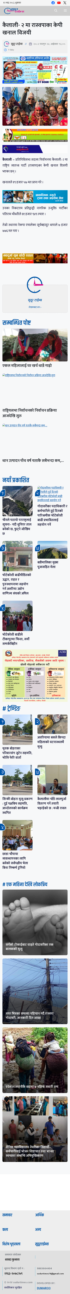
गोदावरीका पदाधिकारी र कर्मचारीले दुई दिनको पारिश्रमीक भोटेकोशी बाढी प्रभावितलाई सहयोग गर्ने (52, 515)
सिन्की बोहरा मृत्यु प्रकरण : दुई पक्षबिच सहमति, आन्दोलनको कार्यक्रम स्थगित (17, 806)
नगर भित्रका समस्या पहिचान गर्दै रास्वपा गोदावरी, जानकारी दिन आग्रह (30, 1016)
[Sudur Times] (14, 11)
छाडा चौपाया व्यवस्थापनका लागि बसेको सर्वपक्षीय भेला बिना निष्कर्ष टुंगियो (15, 861)
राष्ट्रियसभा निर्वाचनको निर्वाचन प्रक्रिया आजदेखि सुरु (29, 413)
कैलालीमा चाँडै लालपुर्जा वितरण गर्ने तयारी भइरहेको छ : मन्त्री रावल (51, 803)
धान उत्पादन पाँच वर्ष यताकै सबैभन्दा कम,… (33, 460)
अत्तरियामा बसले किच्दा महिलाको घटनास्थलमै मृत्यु (51, 742)
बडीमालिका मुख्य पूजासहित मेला (47, 565)
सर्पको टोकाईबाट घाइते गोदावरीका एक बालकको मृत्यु (29, 947)
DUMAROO (44, 1288)
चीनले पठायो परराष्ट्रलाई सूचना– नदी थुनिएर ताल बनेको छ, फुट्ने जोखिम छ (16, 527)
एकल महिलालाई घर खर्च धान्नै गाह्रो (27, 365)
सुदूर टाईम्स (17, 44)
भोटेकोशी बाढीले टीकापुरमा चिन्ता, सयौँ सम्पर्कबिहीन (15, 639)
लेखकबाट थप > (35, 307)
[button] (56, 11)
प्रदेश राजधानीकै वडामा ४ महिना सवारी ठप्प (32, 1087)
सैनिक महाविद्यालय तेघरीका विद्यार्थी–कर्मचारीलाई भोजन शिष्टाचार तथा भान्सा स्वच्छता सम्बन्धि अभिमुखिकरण (30, 1151)
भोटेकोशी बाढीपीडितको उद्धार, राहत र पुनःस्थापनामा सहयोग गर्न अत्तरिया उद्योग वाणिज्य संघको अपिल (16, 584)
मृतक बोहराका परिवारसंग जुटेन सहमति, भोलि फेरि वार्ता (17, 753)
